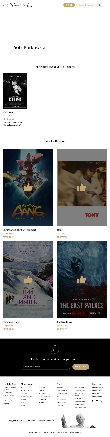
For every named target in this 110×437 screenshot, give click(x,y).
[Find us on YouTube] (97, 400)
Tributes (60, 405)
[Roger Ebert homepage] (17, 5)
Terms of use (62, 432)
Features (77, 398)
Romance (42, 393)
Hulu (23, 405)
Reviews (60, 387)
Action (23, 387)
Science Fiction (44, 396)
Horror (23, 402)
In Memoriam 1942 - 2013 (46, 420)
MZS (58, 396)
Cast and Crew (8, 395)
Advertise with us (98, 393)
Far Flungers (61, 399)
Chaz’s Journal (62, 390)
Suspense (42, 399)
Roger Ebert (79, 404)
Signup (69, 5)
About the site (97, 387)
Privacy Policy (75, 432)
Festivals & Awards (81, 407)
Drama (23, 399)
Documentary (26, 396)
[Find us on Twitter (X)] (101, 401)
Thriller (41, 402)
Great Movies (62, 393)
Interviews (61, 402)
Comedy (24, 393)
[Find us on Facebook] (93, 401)
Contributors (97, 396)
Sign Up (6, 404)
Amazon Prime (27, 390)
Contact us (96, 390)
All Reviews (7, 392)
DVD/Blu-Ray (79, 387)
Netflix (41, 390)
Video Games (79, 390)
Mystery (42, 387)
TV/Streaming (79, 401)
